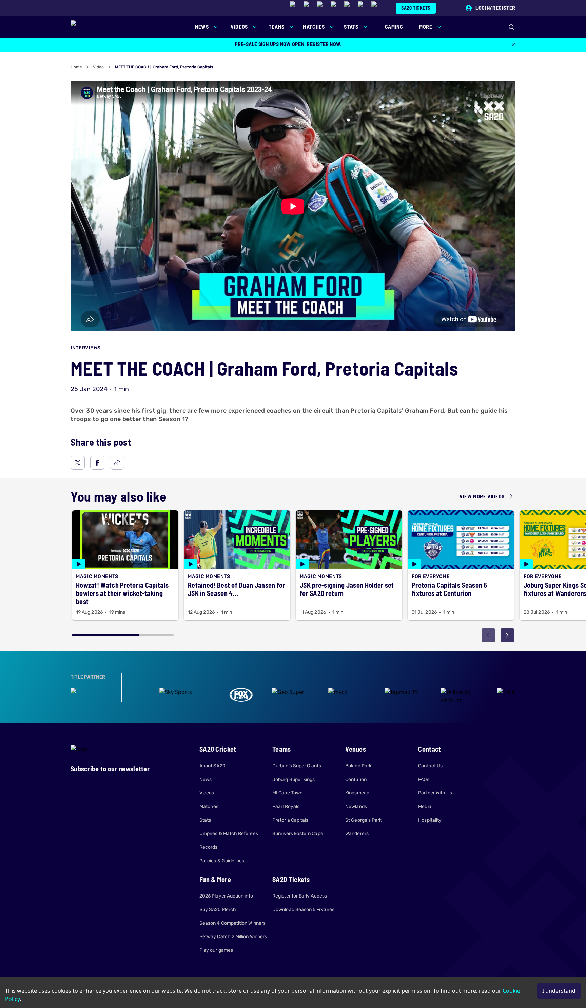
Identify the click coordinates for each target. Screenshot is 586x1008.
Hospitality (430, 820)
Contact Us (430, 766)
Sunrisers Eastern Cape (297, 833)
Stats (205, 820)
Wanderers (357, 833)
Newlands (356, 806)
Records (208, 847)
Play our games (216, 950)
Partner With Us (435, 793)
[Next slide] (507, 635)
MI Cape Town (287, 793)
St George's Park (363, 820)
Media (424, 806)
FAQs (423, 779)
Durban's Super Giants (296, 766)
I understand (558, 990)
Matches (209, 806)
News (205, 779)
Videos (206, 793)
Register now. (324, 44)
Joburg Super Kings (293, 779)
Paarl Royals (285, 806)
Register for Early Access (299, 896)
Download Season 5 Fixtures (303, 909)
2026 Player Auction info (226, 896)
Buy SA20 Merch (217, 909)
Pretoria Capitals (290, 820)
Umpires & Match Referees (228, 833)
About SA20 (212, 766)
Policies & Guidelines (221, 861)
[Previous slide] (488, 635)
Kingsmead (357, 793)
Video (98, 67)
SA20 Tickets (415, 8)
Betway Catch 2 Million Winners (233, 937)
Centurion (356, 779)
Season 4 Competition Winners (232, 923)
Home (76, 67)
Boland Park (358, 766)
